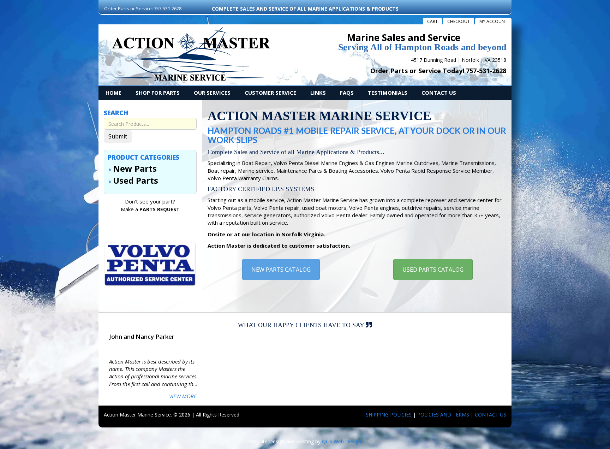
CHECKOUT (458, 21)
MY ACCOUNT (493, 21)
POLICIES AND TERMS (443, 414)
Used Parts (135, 180)
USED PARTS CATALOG (433, 269)
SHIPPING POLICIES (389, 414)
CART (432, 21)
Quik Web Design (341, 441)
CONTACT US (490, 414)
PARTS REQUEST (159, 209)
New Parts (135, 168)
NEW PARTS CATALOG (281, 269)
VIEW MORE (183, 396)
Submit (117, 136)
